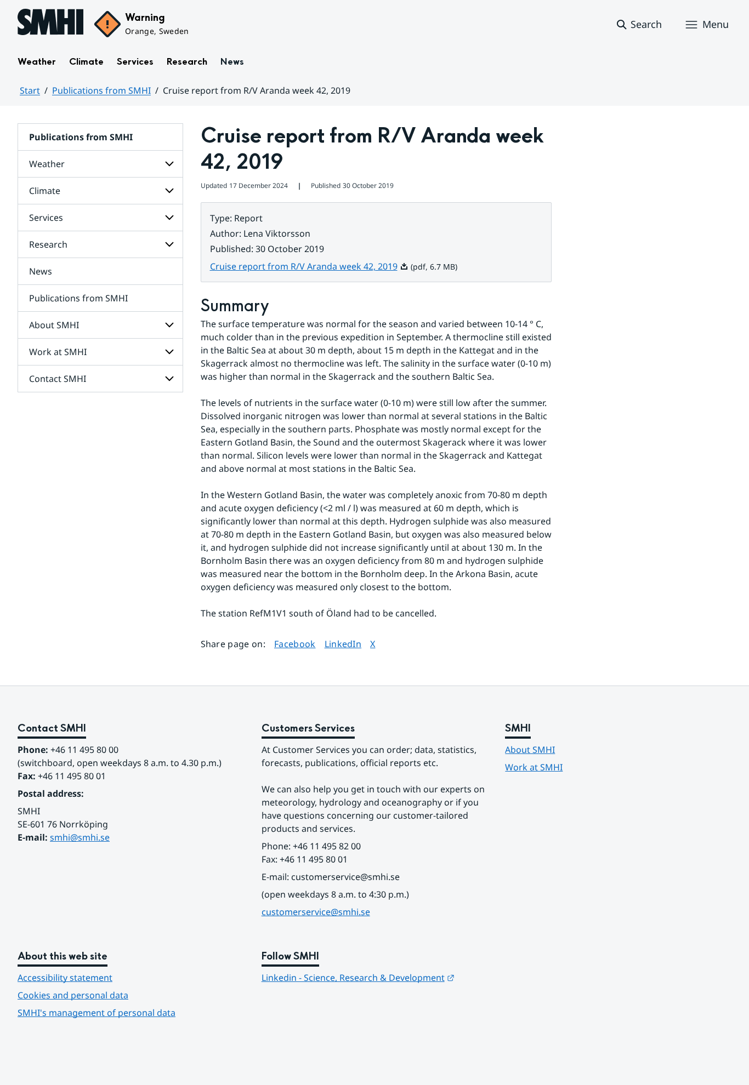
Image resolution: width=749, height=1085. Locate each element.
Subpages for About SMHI (169, 325)
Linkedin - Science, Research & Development (358, 978)
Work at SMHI (58, 352)
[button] (638, 24)
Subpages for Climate (169, 191)
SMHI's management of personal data (96, 1013)
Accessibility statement (65, 978)
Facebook (295, 643)
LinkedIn (343, 643)
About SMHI (54, 325)
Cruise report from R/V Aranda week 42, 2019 (309, 266)
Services (135, 61)
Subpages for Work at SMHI (169, 352)
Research (187, 61)
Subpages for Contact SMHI (169, 379)
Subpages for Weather (169, 164)
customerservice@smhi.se (316, 912)
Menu (715, 24)
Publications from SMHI (101, 90)
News (232, 61)
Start (30, 90)
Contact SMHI (57, 379)
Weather (37, 61)
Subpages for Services (169, 217)
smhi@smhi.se (80, 837)
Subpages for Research (169, 244)
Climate (86, 61)
